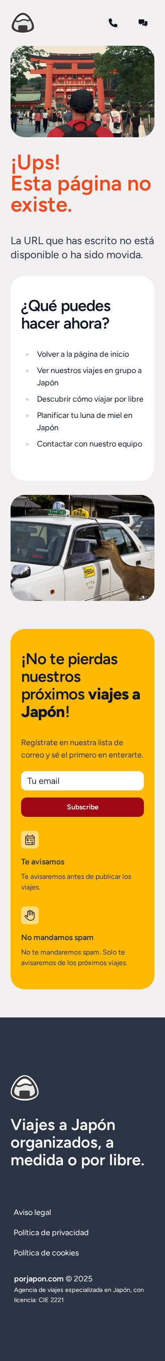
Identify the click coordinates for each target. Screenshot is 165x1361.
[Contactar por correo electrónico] (143, 22)
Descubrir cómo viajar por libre (90, 399)
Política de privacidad (51, 1232)
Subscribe (83, 807)
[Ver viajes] (82, 91)
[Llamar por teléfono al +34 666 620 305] (113, 22)
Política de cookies (46, 1253)
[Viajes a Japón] (23, 23)
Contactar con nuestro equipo (89, 444)
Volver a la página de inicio (83, 354)
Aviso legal (32, 1212)
